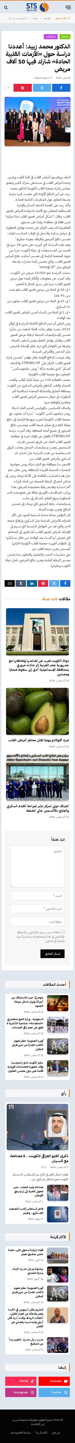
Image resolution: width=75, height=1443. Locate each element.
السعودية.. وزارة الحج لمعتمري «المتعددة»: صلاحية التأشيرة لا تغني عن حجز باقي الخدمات (25, 1023)
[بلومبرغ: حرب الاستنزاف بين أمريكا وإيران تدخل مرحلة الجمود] (57, 1003)
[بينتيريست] (23, 88)
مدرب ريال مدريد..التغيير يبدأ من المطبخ (26, 1341)
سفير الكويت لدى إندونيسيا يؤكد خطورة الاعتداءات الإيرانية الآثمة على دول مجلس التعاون (25, 1066)
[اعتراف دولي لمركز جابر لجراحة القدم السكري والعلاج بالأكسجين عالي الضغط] (37, 777)
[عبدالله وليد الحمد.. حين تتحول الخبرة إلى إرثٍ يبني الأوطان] (57, 1193)
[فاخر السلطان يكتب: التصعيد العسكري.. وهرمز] (57, 1214)
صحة (64, 36)
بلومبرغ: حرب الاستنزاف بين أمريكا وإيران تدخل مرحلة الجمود (27, 1001)
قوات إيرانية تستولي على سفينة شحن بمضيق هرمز (25, 1252)
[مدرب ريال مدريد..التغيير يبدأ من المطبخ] (57, 1345)
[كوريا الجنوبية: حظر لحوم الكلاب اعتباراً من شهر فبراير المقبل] (57, 1046)
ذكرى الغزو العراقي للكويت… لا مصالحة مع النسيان (39, 1158)
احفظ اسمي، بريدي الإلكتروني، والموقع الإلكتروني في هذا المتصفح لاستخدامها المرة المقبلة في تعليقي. (40, 936)
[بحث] (6, 7)
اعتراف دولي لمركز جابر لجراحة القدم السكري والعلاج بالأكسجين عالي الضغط (38, 808)
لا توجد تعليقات (41, 78)
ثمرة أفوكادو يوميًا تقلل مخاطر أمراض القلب (38, 740)
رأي (64, 1147)
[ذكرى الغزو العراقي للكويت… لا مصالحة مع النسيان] (37, 1127)
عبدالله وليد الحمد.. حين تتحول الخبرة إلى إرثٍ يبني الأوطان (28, 1191)
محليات (51, 36)
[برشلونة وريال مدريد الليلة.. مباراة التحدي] (57, 1274)
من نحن (56, 1432)
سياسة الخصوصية (21, 1432)
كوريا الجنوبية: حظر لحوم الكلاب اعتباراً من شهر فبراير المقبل (27, 1045)
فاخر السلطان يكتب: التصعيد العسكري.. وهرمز (26, 1211)
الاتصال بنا (41, 1432)
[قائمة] (68, 7)
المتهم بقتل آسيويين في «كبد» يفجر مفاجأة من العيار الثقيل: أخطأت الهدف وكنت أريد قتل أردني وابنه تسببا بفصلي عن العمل (25, 1317)
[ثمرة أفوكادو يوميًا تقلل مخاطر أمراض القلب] (37, 711)
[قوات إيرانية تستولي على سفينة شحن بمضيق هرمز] (57, 1256)
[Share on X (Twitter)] (42, 88)
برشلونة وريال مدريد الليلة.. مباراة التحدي (27, 1271)
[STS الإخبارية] (37, 7)
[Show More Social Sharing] (8, 88)
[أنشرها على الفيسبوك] (61, 88)
